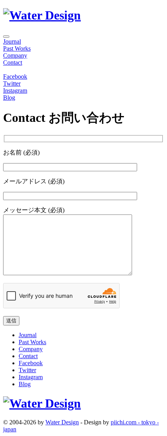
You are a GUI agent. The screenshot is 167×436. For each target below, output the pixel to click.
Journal (12, 41)
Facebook (15, 76)
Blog (9, 97)
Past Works (17, 48)
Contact (12, 62)
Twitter (12, 83)
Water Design (62, 422)
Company (15, 55)
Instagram (15, 90)
